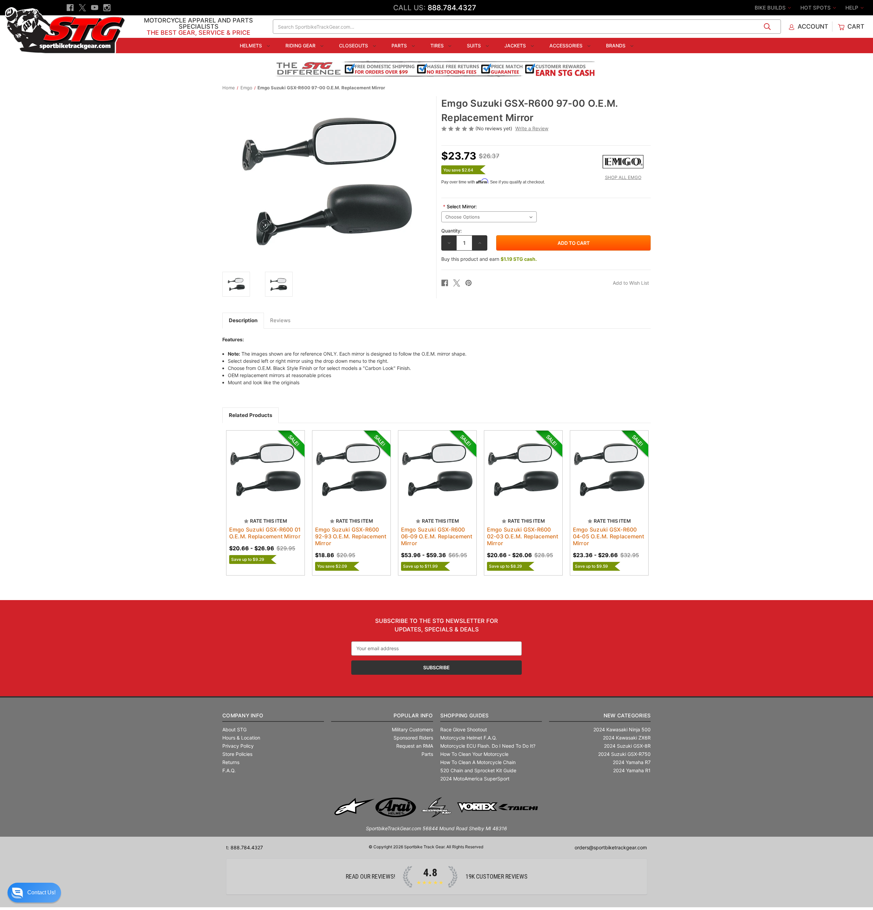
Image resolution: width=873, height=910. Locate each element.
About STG (234, 729)
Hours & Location (241, 738)
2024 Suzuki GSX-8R (627, 746)
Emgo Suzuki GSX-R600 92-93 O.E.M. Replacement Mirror (351, 536)
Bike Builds (771, 7)
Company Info (242, 715)
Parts (399, 45)
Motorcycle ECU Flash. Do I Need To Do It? (487, 746)
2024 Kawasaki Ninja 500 (622, 729)
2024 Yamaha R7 (632, 762)
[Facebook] (70, 7)
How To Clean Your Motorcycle (474, 754)
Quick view (258, 463)
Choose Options (265, 475)
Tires (437, 45)
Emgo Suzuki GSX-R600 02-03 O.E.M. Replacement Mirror (523, 536)
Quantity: (451, 231)
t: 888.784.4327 (244, 847)
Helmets (251, 45)
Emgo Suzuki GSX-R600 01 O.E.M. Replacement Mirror (265, 533)
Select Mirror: (460, 206)
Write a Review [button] (531, 128)
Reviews (280, 320)
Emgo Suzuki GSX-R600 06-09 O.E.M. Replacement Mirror (437, 536)
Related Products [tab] (250, 415)
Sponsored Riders (413, 738)
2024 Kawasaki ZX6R (627, 738)
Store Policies (237, 754)
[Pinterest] (468, 283)
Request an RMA (414, 746)
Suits (474, 45)
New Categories (627, 715)
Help (852, 7)
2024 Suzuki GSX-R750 (624, 754)
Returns (230, 762)
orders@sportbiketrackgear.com (611, 847)
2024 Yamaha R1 (632, 770)
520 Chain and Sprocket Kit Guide (478, 770)
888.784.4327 (452, 7)
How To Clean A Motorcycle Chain (478, 762)
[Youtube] (94, 7)
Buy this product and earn (489, 259)
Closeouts (354, 45)
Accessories (566, 45)
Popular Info (413, 715)
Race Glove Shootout (463, 729)
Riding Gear (301, 45)
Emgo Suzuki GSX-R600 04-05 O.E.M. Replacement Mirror (609, 536)
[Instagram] (106, 7)
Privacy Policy (238, 746)
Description (243, 320)
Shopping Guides (464, 715)
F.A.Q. (229, 770)
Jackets (515, 45)
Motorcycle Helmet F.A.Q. (468, 738)
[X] (82, 7)
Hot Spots (816, 7)
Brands (616, 45)
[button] (34, 892)
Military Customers (412, 729)
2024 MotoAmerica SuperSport (474, 778)
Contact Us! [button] (41, 892)
